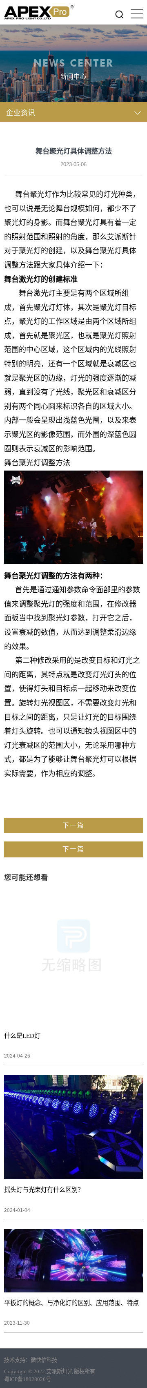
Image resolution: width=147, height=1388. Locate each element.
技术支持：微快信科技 (30, 1360)
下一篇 (73, 825)
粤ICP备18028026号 (27, 1379)
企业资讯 (21, 113)
